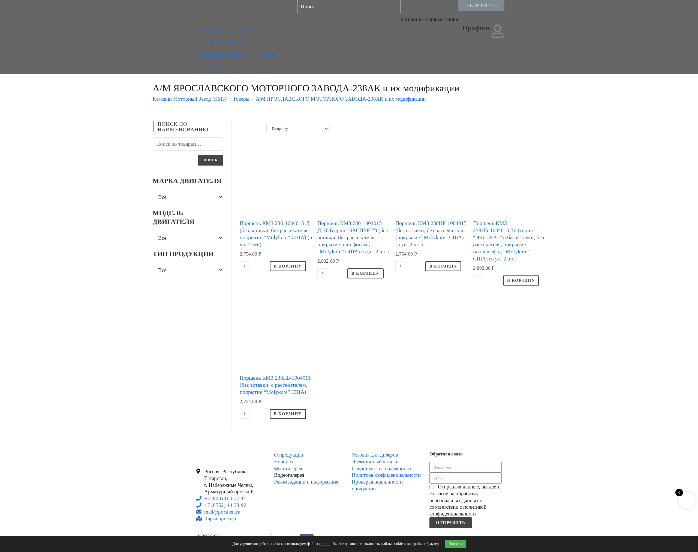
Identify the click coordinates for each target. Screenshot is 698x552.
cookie (324, 544)
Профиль (476, 28)
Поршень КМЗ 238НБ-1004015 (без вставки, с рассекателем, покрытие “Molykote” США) (275, 385)
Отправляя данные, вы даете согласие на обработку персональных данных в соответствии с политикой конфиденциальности (464, 500)
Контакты (209, 67)
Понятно (456, 544)
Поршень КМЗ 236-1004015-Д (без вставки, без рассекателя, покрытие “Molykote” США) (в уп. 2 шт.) (276, 233)
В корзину (288, 266)
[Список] (256, 128)
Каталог (248, 30)
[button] (481, 5)
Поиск (211, 160)
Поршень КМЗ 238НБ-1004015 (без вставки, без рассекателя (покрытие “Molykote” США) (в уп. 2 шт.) (431, 233)
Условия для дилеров (222, 55)
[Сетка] (244, 128)
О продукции (213, 30)
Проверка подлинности (224, 42)
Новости (265, 55)
